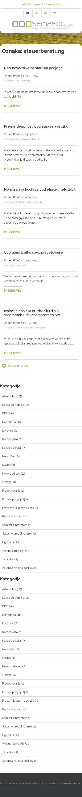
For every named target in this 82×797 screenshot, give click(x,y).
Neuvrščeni (9, 456)
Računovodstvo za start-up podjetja (33, 68)
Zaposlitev (8, 559)
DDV (5, 413)
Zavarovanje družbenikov (17, 567)
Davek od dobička (24, 327)
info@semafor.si (52, 4)
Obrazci (7, 482)
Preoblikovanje (11, 490)
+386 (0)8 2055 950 (31, 4)
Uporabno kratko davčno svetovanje (33, 252)
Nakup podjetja (11, 447)
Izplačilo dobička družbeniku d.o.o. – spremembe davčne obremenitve (33, 313)
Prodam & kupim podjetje (18, 507)
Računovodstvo (23, 80)
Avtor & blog (10, 396)
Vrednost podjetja (13, 550)
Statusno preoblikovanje (27, 139)
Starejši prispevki (18, 365)
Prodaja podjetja (12, 499)
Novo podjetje (11, 473)
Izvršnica (7, 430)
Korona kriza (10, 439)
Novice (6, 465)
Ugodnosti (20, 265)
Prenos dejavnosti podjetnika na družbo (36, 126)
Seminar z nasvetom (14, 524)
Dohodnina (20, 202)
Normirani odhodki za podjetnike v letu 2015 (40, 189)
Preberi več (13, 105)
